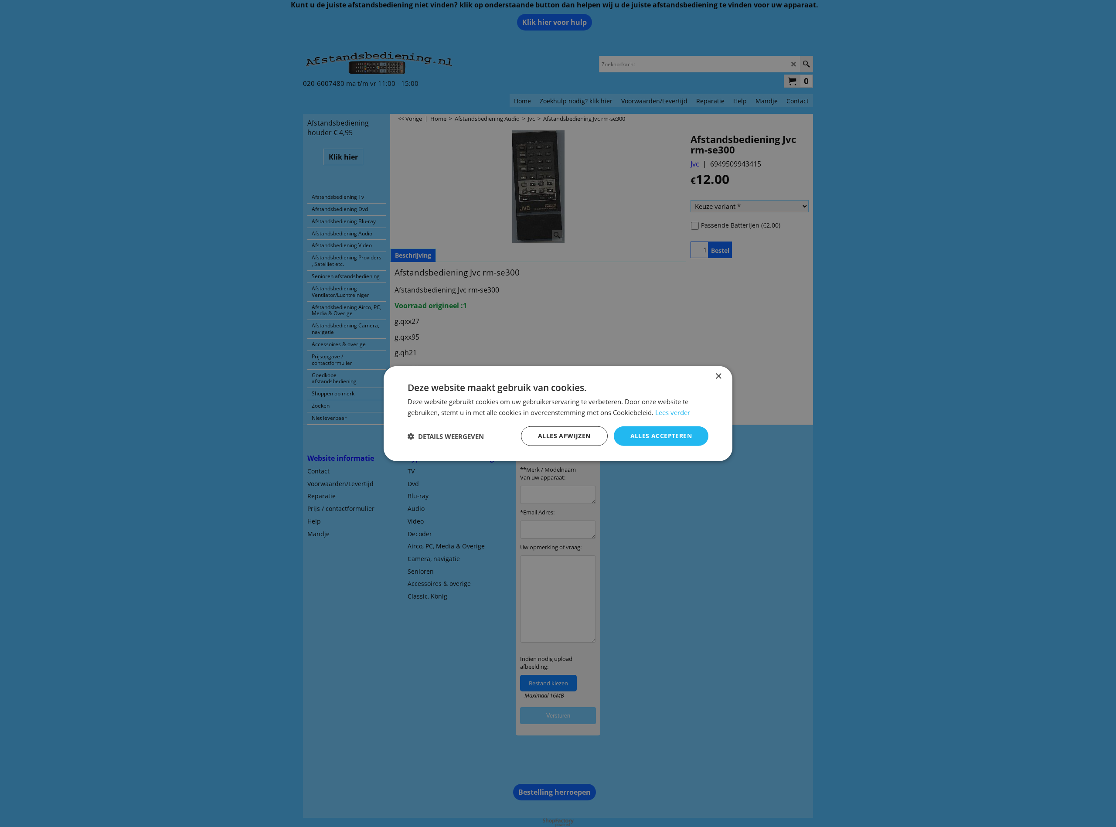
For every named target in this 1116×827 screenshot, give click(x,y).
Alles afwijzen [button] (564, 436)
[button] (446, 436)
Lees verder (672, 412)
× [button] (718, 376)
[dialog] (558, 413)
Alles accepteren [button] (661, 436)
